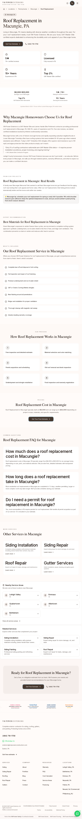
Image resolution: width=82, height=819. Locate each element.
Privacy (75, 806)
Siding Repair (6, 771)
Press (24, 780)
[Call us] (72, 3)
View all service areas (10, 621)
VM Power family (16, 816)
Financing (46, 785)
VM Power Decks (43, 816)
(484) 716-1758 (33, 44)
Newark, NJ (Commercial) (71, 789)
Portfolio (25, 771)
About (24, 767)
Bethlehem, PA (67, 771)
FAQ (44, 771)
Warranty (45, 767)
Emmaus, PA (66, 776)
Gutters (4, 785)
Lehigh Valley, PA (68, 767)
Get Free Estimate (12, 44)
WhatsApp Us (10, 741)
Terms (39, 810)
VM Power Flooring (55, 816)
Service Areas (47, 780)
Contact (25, 785)
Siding (4, 767)
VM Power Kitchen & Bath (70, 816)
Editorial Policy (60, 810)
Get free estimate (8, 754)
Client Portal (65, 806)
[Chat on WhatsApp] (77, 814)
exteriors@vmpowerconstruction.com (14, 745)
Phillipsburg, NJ (68, 793)
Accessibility (48, 810)
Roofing (5, 776)
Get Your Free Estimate (40, 419)
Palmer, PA (66, 785)
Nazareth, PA (67, 780)
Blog (24, 776)
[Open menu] (77, 3)
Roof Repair (6, 780)
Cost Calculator (48, 776)
